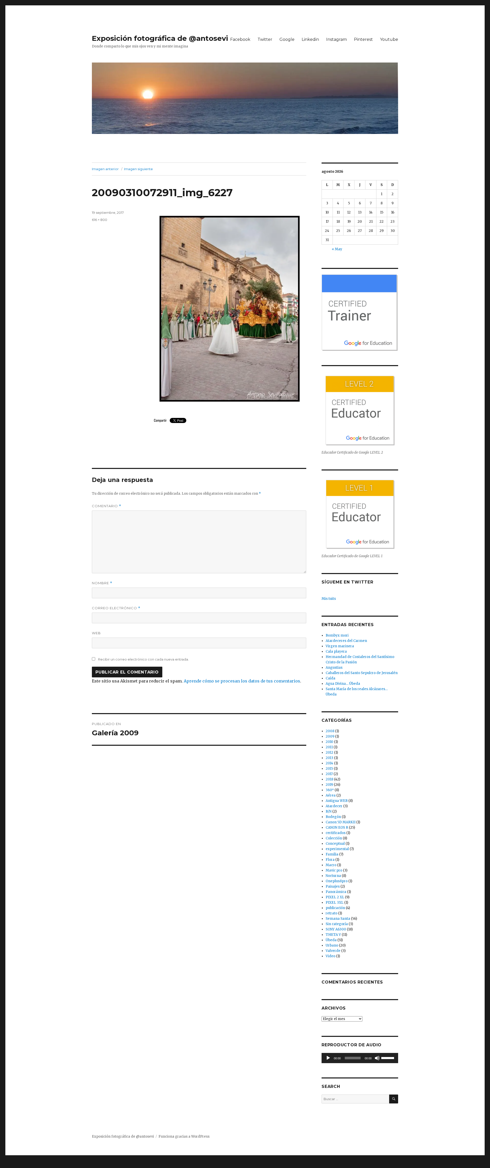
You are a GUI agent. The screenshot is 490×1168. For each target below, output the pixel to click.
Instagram (336, 39)
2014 (329, 763)
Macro (331, 865)
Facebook (240, 39)
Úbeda (331, 940)
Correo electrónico (116, 608)
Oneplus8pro (337, 881)
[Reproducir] (328, 1058)
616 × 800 (99, 220)
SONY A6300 (336, 929)
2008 (330, 731)
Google (287, 39)
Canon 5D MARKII (341, 822)
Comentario (106, 506)
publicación (335, 908)
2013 (329, 758)
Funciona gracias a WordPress (184, 1136)
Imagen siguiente (138, 169)
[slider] (388, 1057)
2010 (329, 742)
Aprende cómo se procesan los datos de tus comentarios (242, 681)
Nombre (102, 583)
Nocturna (333, 876)
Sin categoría (337, 924)
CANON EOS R (337, 827)
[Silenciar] (377, 1058)
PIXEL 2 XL (335, 897)
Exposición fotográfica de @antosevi (160, 38)
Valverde (333, 951)
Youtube (389, 39)
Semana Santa (338, 918)
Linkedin (310, 39)
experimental (337, 849)
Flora (330, 860)
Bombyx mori (337, 635)
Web (96, 633)
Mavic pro (334, 870)
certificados (336, 833)
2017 (329, 774)
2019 (329, 784)
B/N (329, 811)
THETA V (333, 935)
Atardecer (334, 806)
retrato (331, 913)
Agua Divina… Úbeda (343, 683)
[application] (360, 1058)
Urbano (332, 945)
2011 (329, 747)
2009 (330, 736)
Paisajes (333, 886)
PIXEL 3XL (335, 902)
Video (330, 956)
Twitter (265, 39)
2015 (329, 768)
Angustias (334, 667)
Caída (330, 678)
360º (330, 790)
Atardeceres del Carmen (346, 641)
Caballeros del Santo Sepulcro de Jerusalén (362, 673)
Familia (332, 854)
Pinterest (363, 39)
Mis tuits (329, 599)
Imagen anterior (105, 169)
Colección (334, 838)
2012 (329, 752)
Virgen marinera (340, 646)
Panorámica (336, 892)
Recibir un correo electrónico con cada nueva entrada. (143, 659)
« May (337, 249)
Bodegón (333, 817)
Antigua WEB (337, 801)
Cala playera (336, 651)
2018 (329, 779)
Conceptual (335, 843)
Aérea (331, 795)
